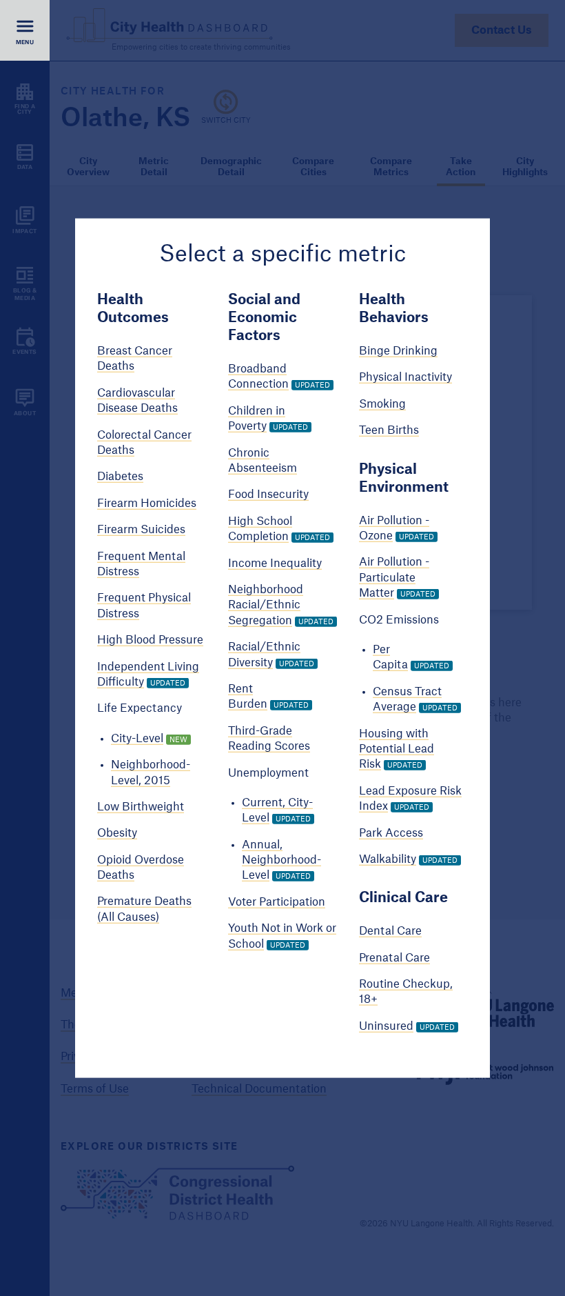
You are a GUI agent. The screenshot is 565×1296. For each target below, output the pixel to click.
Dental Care (390, 931)
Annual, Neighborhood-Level (281, 860)
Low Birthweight (140, 807)
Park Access (391, 832)
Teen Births (389, 430)
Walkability (387, 859)
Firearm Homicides (146, 502)
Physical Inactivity (405, 377)
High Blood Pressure (150, 640)
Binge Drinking (398, 351)
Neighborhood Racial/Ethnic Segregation (265, 605)
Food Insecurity (268, 494)
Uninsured (386, 1025)
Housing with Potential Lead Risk (396, 749)
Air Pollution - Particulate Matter (394, 578)
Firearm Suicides (141, 529)
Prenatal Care (394, 957)
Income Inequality (275, 562)
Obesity (117, 833)
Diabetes (120, 476)
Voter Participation (276, 901)
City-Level (137, 738)
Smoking (382, 404)
